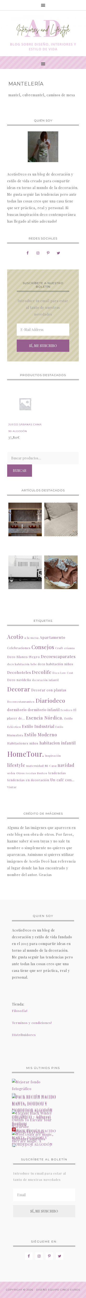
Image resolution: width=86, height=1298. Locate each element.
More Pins (25, 1130)
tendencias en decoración (28, 780)
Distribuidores (24, 1035)
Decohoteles (19, 672)
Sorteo (42, 773)
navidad (66, 765)
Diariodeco (50, 700)
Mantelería (25, 84)
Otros (20, 773)
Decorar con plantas (48, 690)
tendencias (57, 773)
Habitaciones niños (22, 743)
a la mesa (31, 638)
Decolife (42, 672)
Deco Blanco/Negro (23, 657)
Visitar (12, 787)
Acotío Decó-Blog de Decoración (43, 33)
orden (11, 773)
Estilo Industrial (38, 726)
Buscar (19, 470)
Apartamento (52, 637)
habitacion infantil (57, 742)
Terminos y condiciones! (32, 1023)
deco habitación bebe (22, 664)
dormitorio (17, 709)
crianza (69, 648)
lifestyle (16, 765)
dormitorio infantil (44, 709)
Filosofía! (19, 1011)
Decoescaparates (58, 656)
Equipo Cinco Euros (64, 1289)
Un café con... (62, 779)
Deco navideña (19, 680)
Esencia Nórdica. (44, 718)
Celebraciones (19, 648)
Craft (59, 648)
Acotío (15, 636)
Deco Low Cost (63, 673)
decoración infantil (45, 680)
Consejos (43, 647)
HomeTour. (25, 753)
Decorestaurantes (21, 701)
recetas (31, 773)
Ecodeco (66, 710)
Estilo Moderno (40, 734)
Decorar (18, 689)
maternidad (35, 766)
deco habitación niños (55, 664)
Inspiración (53, 755)
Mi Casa (51, 766)
